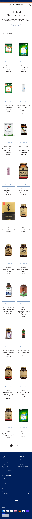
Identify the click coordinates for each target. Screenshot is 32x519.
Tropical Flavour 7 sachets (8, 108)
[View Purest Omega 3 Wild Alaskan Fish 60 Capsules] (23, 88)
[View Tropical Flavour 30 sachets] (8, 48)
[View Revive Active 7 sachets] (23, 414)
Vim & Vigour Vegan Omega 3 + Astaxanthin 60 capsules (23, 150)
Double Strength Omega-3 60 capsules (23, 191)
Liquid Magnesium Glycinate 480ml (8, 310)
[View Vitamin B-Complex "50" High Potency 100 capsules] (8, 373)
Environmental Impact (23, 466)
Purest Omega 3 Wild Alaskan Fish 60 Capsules (24, 108)
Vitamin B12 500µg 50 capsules (8, 270)
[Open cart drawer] (29, 5)
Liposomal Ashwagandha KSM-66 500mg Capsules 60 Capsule (23, 312)
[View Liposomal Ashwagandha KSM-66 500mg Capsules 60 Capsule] (23, 290)
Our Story (20, 459)
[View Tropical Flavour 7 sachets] (8, 88)
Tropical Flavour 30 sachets (8, 68)
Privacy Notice (5, 462)
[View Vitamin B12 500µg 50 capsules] (8, 250)
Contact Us (20, 464)
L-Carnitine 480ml (23, 352)
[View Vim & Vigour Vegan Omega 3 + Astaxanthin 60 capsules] (23, 129)
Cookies (3, 464)
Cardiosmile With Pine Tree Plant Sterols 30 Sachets (8, 150)
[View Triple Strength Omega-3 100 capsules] (8, 414)
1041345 (16, 500)
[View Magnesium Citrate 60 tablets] (23, 250)
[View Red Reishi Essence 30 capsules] (8, 210)
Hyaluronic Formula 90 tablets (8, 353)
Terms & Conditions (6, 459)
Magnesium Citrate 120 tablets (23, 230)
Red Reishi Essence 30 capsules (8, 230)
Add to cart (8, 61)
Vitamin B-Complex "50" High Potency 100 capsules (8, 394)
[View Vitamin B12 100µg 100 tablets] (23, 373)
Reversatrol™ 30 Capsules (8, 191)
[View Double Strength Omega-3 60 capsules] (23, 171)
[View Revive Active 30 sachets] (23, 48)
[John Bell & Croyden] (16, 5)
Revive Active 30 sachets (23, 68)
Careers (3, 478)
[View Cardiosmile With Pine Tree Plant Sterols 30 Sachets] (8, 129)
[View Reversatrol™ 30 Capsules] (8, 171)
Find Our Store (21, 462)
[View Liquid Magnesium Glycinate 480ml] (8, 290)
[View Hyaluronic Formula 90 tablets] (8, 333)
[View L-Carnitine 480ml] (23, 333)
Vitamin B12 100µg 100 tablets (23, 393)
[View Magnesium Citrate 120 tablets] (23, 210)
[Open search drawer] (26, 5)
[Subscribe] (28, 493)
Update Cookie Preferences (5, 467)
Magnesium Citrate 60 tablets (23, 270)
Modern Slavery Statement (8, 470)
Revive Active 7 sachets (23, 434)
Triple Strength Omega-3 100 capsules (8, 434)
